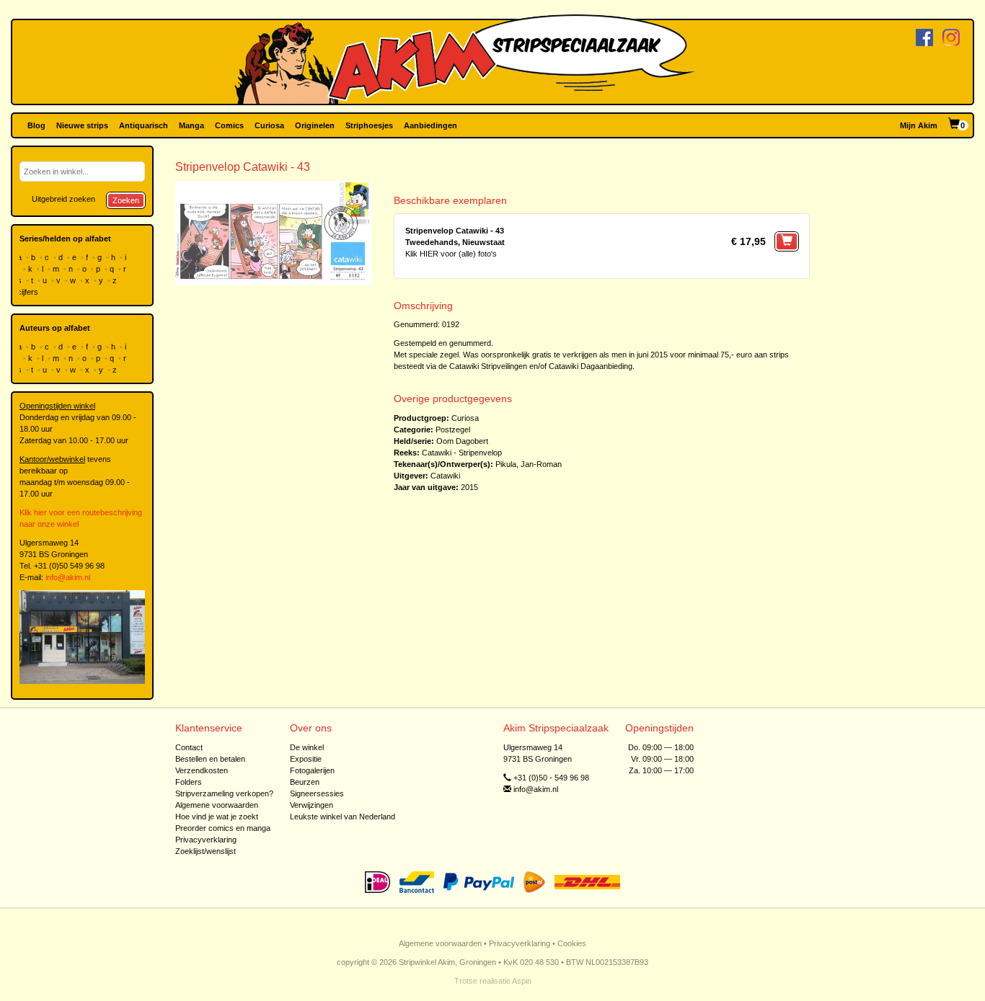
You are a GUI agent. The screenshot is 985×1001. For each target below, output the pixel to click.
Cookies (571, 943)
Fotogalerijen (312, 770)
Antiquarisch (143, 125)
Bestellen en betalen (210, 759)
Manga (191, 125)
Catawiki (445, 475)
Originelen (315, 125)
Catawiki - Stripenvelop (462, 452)
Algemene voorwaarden (216, 805)
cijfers (28, 292)
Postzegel (453, 429)
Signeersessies (317, 793)
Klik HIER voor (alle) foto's (451, 253)
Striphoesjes (369, 125)
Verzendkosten (201, 770)
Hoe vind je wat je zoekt (216, 816)
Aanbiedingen (430, 125)
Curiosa (269, 125)
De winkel (307, 747)
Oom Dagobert (462, 441)
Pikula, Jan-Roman (528, 464)
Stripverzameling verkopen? (224, 793)
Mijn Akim (918, 125)
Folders (188, 782)
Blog (36, 125)
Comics (229, 125)
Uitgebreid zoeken (63, 199)
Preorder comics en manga (222, 828)
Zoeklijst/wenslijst (205, 851)
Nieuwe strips (82, 125)
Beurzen (304, 782)
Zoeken (125, 200)
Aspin (521, 980)
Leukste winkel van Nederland (342, 816)
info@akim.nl (67, 577)
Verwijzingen (311, 805)
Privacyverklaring (206, 839)
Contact (189, 747)
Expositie (306, 759)
